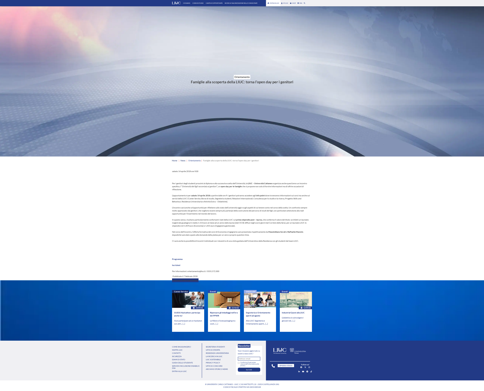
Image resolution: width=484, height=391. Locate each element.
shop (294, 3)
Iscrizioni (176, 265)
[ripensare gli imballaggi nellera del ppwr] (224, 300)
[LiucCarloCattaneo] (303, 371)
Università (250, 291)
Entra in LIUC (274, 3)
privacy (242, 365)
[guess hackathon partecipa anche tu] (188, 300)
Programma (177, 259)
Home (174, 160)
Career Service (181, 291)
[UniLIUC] (301, 367)
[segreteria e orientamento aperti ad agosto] (260, 300)
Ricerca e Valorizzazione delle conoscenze (241, 3)
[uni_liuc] (309, 367)
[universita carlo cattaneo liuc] (299, 371)
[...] (184, 323)
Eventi (213, 291)
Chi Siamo (186, 3)
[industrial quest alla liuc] (296, 300)
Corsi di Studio (198, 3)
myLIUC (285, 3)
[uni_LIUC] (307, 371)
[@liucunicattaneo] (311, 371)
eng (300, 3)
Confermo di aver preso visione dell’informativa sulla (249, 363)
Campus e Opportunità (214, 3)
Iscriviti (249, 370)
